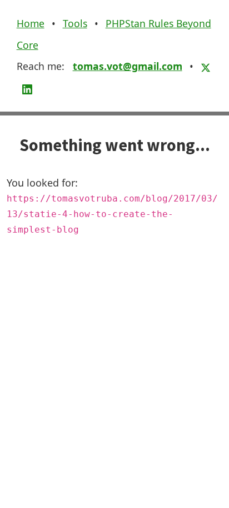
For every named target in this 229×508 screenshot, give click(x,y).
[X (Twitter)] (206, 66)
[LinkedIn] (27, 87)
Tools (75, 23)
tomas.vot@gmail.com (127, 66)
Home (30, 23)
